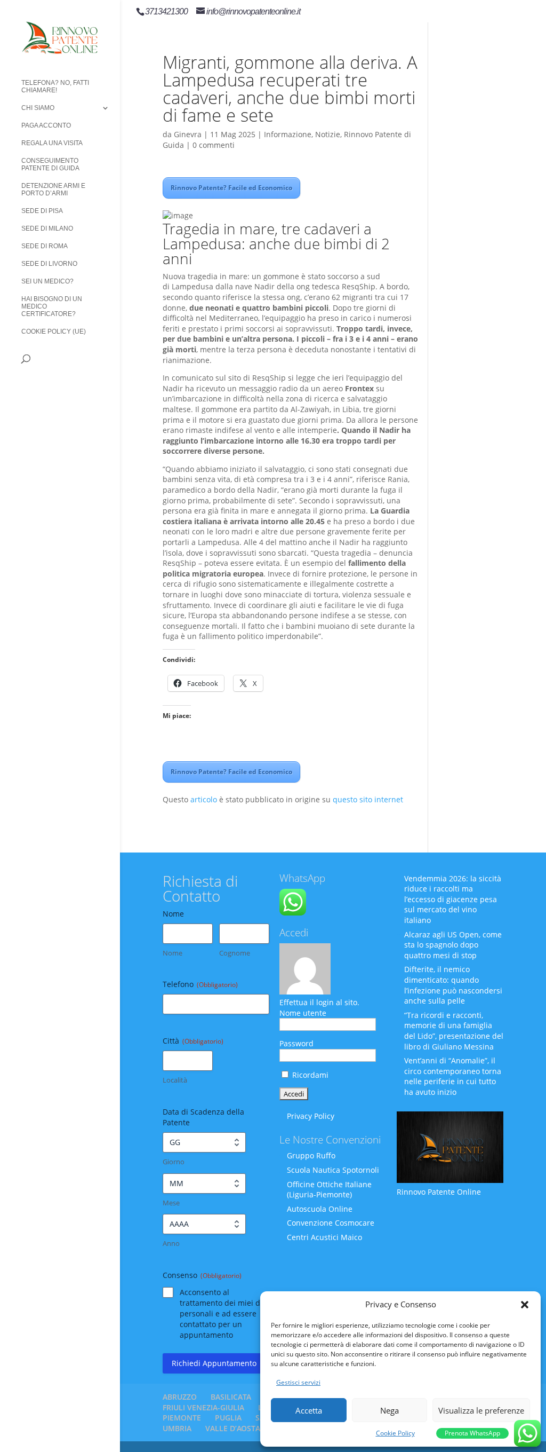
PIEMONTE (182, 1417)
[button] (524, 1304)
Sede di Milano (47, 228)
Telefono (200, 984)
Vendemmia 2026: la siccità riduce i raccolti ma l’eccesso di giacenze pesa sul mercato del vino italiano (452, 899)
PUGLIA (228, 1417)
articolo (203, 799)
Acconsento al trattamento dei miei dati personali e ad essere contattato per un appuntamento (224, 1313)
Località (175, 1080)
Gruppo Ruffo (311, 1155)
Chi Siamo (37, 108)
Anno (171, 1243)
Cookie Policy (395, 1433)
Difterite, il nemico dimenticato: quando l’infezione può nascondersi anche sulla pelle (453, 985)
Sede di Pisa (42, 211)
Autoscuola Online (319, 1209)
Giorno (173, 1161)
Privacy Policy (310, 1116)
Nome (172, 953)
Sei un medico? (47, 281)
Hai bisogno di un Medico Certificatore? (51, 306)
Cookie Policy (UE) (53, 331)
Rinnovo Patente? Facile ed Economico (231, 187)
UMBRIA (177, 1428)
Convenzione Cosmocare (330, 1223)
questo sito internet (368, 799)
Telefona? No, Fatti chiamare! (55, 86)
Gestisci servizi (298, 1382)
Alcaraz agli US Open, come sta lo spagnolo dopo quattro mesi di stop (453, 944)
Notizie (327, 134)
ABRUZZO (180, 1397)
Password (296, 1043)
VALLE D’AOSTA (232, 1428)
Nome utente (302, 1013)
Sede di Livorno (49, 263)
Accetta (308, 1410)
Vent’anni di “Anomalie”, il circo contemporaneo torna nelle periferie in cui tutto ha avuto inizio (452, 1076)
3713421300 (166, 11)
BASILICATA (231, 1397)
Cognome (234, 953)
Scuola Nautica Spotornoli (333, 1170)
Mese (171, 1203)
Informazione (287, 134)
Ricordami (309, 1075)
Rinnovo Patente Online (439, 1192)
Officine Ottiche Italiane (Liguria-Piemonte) (329, 1189)
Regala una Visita (52, 143)
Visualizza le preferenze (481, 1410)
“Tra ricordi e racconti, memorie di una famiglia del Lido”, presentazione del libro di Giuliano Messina (453, 1031)
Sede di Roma (44, 246)
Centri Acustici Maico (324, 1237)
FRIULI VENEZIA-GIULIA (203, 1407)
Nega (389, 1410)
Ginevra (188, 134)
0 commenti (213, 145)
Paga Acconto (46, 125)
